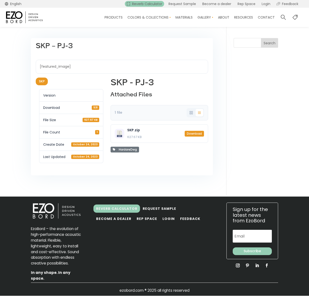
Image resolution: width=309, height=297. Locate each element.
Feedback (190, 218)
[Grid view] (191, 113)
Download (194, 134)
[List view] (199, 113)
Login (168, 218)
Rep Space (147, 218)
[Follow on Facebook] (267, 265)
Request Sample (159, 208)
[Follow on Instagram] (238, 265)
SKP (42, 81)
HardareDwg (127, 149)
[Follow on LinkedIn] (257, 265)
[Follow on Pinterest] (247, 265)
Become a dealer (113, 218)
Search (269, 43)
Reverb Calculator (116, 208)
